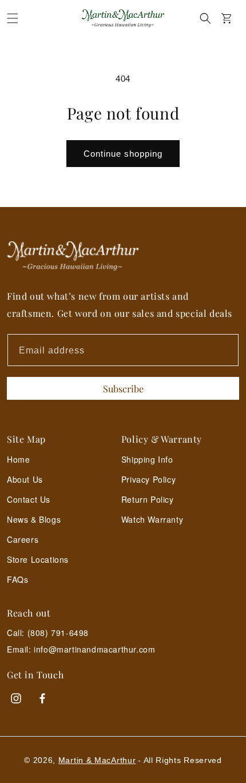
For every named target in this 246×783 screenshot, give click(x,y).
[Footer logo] (123, 256)
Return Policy (147, 499)
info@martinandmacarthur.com (94, 649)
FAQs (17, 579)
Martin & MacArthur (97, 760)
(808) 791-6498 (58, 632)
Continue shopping (123, 153)
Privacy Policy (148, 479)
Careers (22, 539)
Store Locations (38, 559)
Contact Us (28, 499)
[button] (13, 18)
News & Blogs (34, 519)
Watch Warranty (152, 519)
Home (18, 459)
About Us (25, 479)
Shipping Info (147, 459)
